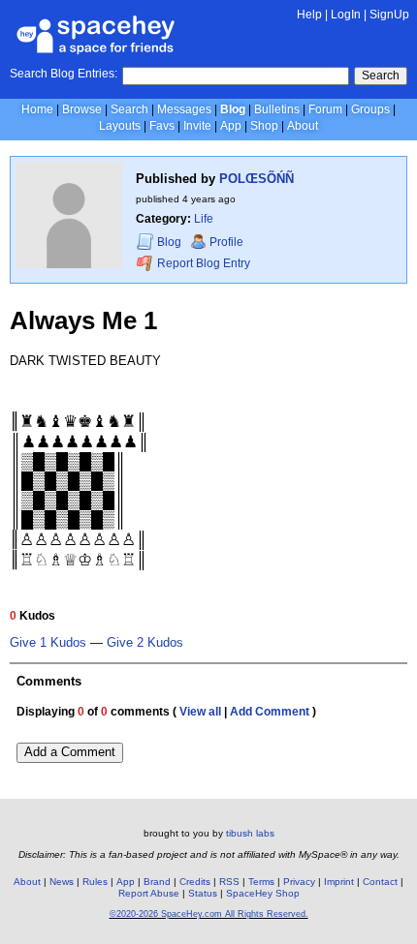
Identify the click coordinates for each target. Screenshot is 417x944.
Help (309, 14)
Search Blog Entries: (63, 73)
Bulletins (277, 109)
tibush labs (250, 833)
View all (200, 711)
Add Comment (269, 711)
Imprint (339, 881)
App (230, 126)
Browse (82, 109)
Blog (232, 109)
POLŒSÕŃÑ (256, 178)
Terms (261, 881)
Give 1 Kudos (48, 643)
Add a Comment (69, 752)
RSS (229, 881)
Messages (184, 109)
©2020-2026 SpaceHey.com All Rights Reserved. (209, 914)
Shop (264, 126)
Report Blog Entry (202, 263)
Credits (194, 881)
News (61, 881)
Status (202, 893)
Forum (325, 109)
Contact (380, 881)
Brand (157, 881)
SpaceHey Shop (263, 893)
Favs (162, 126)
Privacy (299, 881)
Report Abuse (148, 893)
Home (37, 109)
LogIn (346, 14)
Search (381, 75)
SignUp (389, 14)
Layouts (120, 126)
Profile (226, 242)
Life (203, 219)
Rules (95, 881)
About (302, 126)
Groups (370, 109)
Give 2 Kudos (145, 643)
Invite (197, 126)
